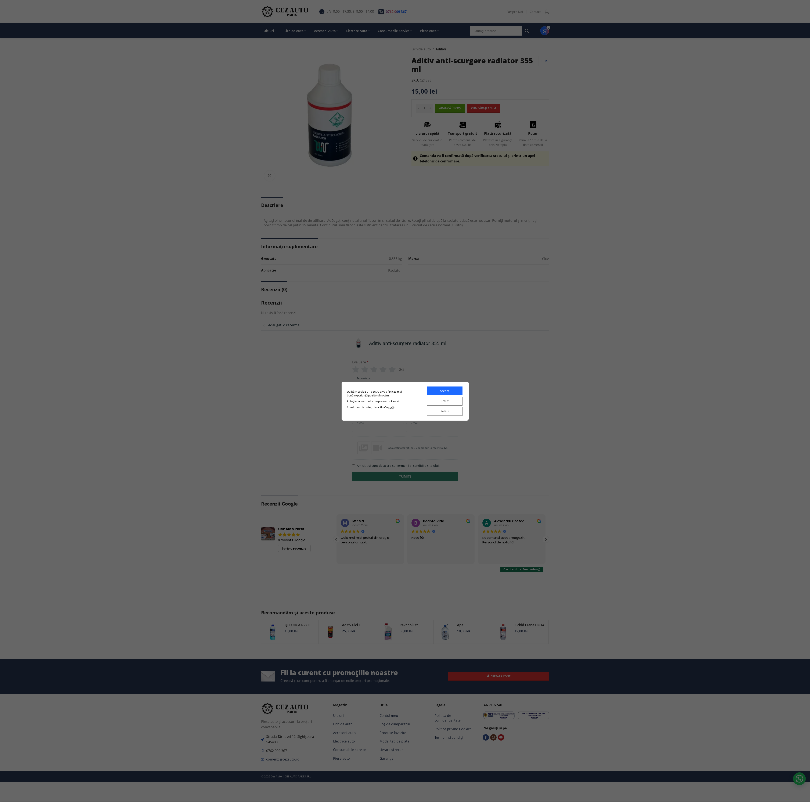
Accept (444, 391)
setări (391, 407)
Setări (444, 411)
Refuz (445, 401)
